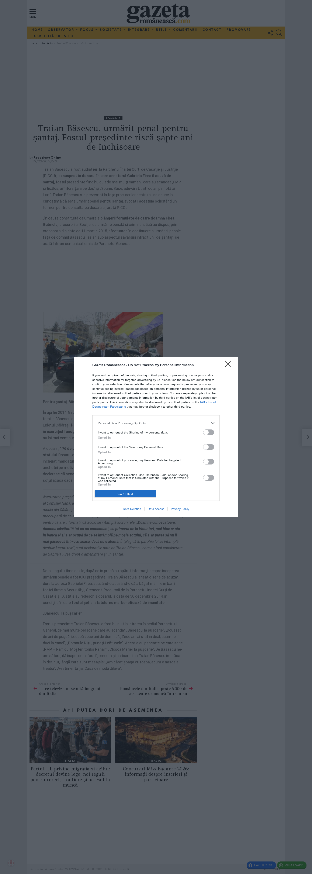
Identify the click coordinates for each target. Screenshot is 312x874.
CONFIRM (125, 493)
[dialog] (156, 437)
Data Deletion (132, 509)
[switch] (208, 432)
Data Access (156, 509)
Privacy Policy (180, 509)
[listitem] (156, 423)
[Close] (229, 365)
